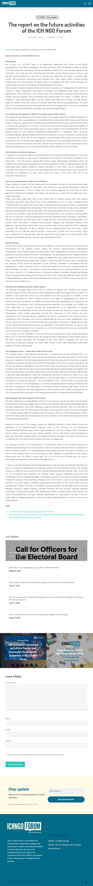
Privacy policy (28, 882)
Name (8, 718)
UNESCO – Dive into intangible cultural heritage (64, 845)
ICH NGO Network (54, 848)
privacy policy (33, 804)
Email (8, 730)
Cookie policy (38, 882)
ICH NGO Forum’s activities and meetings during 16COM (31, 512)
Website (8, 741)
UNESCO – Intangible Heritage (58, 841)
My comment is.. (11, 682)
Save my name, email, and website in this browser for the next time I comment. (36, 754)
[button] (89, 3)
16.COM (40, 17)
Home (8, 50)
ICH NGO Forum (36, 37)
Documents (52, 17)
